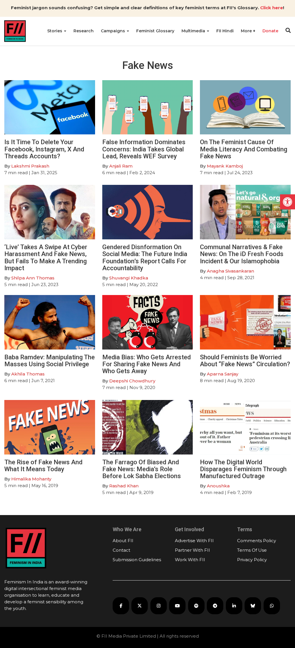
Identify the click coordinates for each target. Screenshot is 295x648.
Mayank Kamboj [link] (225, 166)
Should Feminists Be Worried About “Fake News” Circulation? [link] (245, 361)
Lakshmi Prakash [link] (30, 166)
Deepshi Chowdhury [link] (132, 381)
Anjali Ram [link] (121, 166)
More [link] (247, 30)
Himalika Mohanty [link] (31, 479)
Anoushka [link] (218, 486)
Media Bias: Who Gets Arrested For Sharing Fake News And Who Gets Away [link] (146, 364)
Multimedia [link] (193, 30)
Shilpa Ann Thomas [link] (32, 278)
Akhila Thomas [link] (28, 374)
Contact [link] (121, 550)
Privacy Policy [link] (252, 559)
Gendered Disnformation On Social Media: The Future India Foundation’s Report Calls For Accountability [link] (144, 257)
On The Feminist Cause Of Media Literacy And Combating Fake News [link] (243, 148)
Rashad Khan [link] (124, 486)
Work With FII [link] (190, 559)
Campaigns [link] (113, 30)
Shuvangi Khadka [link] (128, 278)
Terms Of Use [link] (252, 550)
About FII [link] (123, 540)
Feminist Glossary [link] (155, 30)
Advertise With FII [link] (194, 540)
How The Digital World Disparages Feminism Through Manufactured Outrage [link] (243, 469)
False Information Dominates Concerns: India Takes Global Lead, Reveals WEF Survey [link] (144, 148)
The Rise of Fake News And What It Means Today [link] (43, 466)
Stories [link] (55, 30)
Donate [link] (270, 30)
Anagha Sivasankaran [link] (230, 271)
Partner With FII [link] (192, 550)
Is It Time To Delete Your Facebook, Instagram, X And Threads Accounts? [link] (44, 148)
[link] (287, 201)
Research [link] (83, 30)
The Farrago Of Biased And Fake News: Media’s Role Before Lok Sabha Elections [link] (141, 469)
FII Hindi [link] (225, 30)
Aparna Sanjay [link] (222, 374)
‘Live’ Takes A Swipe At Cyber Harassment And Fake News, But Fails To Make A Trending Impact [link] (45, 257)
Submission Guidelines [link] (137, 559)
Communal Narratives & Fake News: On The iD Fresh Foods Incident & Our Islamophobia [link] (241, 253)
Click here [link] (271, 7)
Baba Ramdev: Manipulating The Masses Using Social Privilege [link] (49, 361)
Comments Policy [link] (256, 540)
